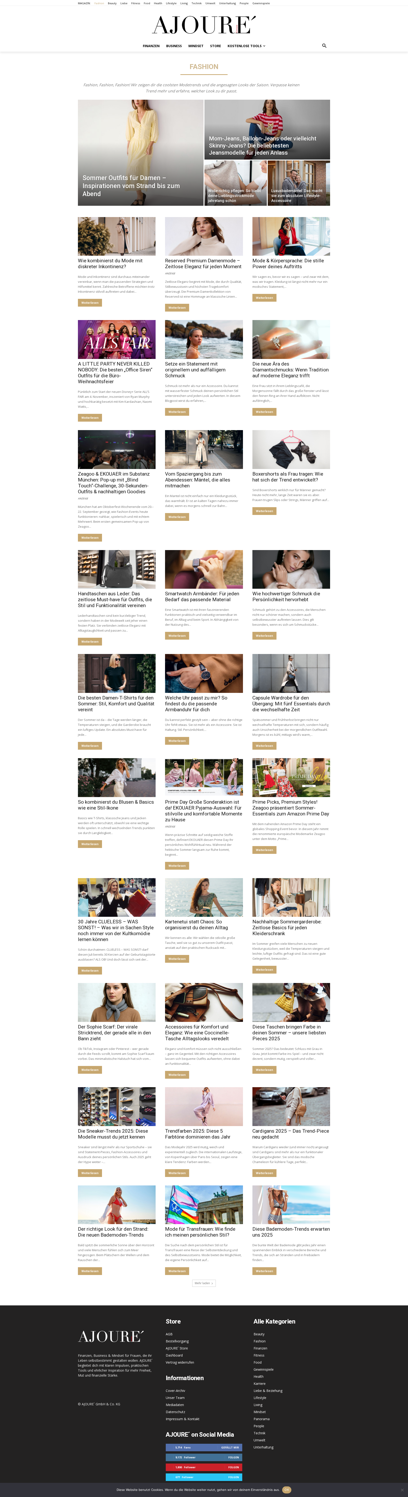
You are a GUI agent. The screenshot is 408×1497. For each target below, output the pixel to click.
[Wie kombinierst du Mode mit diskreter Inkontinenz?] (117, 236)
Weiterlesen (89, 302)
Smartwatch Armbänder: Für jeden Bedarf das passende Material (202, 596)
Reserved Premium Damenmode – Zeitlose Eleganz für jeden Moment (203, 263)
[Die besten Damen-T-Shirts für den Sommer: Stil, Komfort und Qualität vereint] (117, 673)
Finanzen (260, 1348)
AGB (169, 1334)
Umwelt (259, 1440)
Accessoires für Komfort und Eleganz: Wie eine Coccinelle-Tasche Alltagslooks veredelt (197, 1032)
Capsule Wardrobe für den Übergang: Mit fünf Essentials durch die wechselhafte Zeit (291, 703)
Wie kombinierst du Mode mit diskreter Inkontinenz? (110, 263)
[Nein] (402, 1490)
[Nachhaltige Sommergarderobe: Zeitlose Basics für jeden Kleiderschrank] (291, 897)
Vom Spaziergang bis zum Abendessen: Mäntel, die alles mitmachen (197, 480)
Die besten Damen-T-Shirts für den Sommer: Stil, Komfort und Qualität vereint (116, 703)
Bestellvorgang (177, 1341)
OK (287, 1490)
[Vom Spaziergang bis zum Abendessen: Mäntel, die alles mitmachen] (204, 449)
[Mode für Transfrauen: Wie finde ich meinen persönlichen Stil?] (204, 1204)
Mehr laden (202, 1283)
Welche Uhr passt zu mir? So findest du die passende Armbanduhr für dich (196, 703)
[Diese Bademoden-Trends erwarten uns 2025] (291, 1204)
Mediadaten (175, 1404)
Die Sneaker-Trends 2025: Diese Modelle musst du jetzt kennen (113, 1134)
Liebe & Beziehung (268, 1390)
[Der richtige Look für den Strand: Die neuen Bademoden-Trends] (117, 1204)
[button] (324, 46)
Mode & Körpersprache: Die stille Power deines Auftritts (288, 263)
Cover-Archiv (175, 1390)
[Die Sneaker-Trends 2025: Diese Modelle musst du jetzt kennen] (117, 1106)
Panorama (262, 1419)
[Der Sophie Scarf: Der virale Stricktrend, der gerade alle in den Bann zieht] (117, 1002)
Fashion (260, 1341)
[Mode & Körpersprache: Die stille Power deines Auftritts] (291, 236)
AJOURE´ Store (177, 1348)
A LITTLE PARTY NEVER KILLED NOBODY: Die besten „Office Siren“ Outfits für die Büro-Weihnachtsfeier (115, 372)
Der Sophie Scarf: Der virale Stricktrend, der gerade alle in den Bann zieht (114, 1032)
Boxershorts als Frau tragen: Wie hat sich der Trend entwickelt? (287, 477)
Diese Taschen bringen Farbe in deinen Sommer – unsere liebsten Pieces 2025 (289, 1032)
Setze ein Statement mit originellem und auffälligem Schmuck (195, 369)
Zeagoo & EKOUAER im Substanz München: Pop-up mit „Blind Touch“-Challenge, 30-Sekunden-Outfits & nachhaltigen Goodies (114, 482)
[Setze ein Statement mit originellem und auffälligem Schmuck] (204, 339)
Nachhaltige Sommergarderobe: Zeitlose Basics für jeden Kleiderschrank (287, 927)
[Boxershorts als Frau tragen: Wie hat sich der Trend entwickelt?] (291, 449)
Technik (259, 1433)
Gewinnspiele (264, 1369)
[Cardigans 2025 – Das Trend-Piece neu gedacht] (291, 1106)
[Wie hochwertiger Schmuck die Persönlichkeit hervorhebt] (291, 569)
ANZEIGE (170, 273)
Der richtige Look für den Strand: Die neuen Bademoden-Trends (113, 1232)
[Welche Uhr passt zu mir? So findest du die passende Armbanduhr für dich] (204, 673)
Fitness (259, 1355)
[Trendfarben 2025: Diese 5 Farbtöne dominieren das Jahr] (204, 1106)
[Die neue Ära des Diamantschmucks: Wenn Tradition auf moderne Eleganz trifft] (291, 339)
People (259, 1426)
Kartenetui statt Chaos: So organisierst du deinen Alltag (196, 924)
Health (259, 1376)
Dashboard (174, 1355)
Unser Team (175, 1397)
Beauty (259, 1334)
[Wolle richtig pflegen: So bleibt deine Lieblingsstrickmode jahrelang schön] (235, 183)
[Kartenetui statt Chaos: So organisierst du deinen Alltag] (204, 897)
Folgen (233, 1457)
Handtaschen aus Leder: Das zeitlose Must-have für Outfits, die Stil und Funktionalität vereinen (115, 599)
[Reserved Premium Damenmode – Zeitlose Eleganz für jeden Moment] (204, 236)
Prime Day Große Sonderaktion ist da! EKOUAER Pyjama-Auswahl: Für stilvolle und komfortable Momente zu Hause (203, 811)
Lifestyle (260, 1397)
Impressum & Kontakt (183, 1419)
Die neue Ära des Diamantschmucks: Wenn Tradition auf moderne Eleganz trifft (290, 369)
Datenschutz (175, 1412)
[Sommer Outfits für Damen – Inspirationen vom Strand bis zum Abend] (141, 153)
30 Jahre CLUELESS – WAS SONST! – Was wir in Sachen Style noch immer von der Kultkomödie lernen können (116, 930)
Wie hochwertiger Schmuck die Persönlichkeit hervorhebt (286, 596)
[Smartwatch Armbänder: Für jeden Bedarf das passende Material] (204, 569)
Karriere (260, 1383)
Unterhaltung (263, 1447)
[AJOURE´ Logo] (204, 25)
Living (258, 1404)
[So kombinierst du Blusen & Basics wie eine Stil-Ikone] (117, 777)
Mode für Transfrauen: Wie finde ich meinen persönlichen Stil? (200, 1232)
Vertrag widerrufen (180, 1362)
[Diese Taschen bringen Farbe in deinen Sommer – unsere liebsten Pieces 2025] (291, 1002)
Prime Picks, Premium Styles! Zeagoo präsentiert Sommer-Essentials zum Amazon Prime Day (290, 808)
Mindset (260, 1412)
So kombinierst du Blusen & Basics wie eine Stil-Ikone (116, 805)
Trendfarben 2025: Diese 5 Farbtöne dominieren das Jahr (197, 1134)
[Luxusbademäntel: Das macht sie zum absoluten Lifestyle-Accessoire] (299, 183)
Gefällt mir (230, 1447)
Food (258, 1362)
